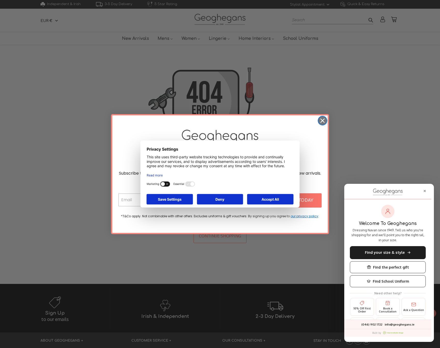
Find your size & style (385, 252)
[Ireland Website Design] (393, 332)
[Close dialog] (322, 120)
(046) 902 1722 (371, 324)
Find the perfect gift (391, 267)
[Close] (424, 191)
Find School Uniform (391, 281)
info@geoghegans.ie (400, 324)
